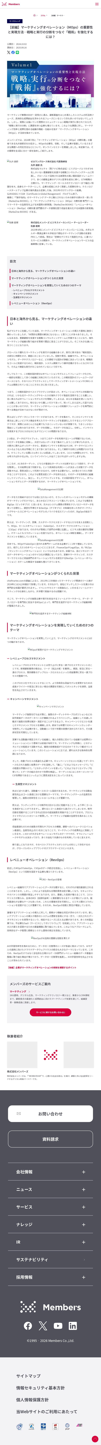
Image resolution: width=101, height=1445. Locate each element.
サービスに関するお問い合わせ (50, 1012)
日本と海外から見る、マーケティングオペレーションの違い (43, 271)
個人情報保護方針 (32, 1399)
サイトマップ (28, 1376)
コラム (43, 15)
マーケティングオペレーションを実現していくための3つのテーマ (46, 285)
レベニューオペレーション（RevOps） (32, 303)
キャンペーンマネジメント (25, 293)
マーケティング (18, 991)
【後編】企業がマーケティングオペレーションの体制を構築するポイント (41, 967)
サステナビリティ (32, 1259)
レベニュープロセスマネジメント (29, 290)
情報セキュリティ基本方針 (40, 1388)
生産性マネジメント (22, 297)
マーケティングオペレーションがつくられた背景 (37, 278)
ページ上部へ (95, 1439)
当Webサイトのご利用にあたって (46, 1411)
